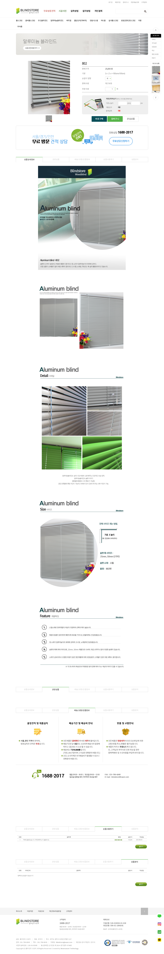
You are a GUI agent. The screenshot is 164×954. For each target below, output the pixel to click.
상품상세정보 (29, 159)
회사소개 (19, 911)
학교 (153, 50)
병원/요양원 (155, 54)
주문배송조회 (135, 2)
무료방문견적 (49, 11)
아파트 (153, 39)
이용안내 (41, 911)
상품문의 (134, 159)
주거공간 (154, 43)
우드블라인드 (43, 21)
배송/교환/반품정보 (82, 159)
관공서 (153, 58)
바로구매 (99, 119)
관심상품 (131, 119)
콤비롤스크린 (30, 21)
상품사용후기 (108, 159)
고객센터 (144, 2)
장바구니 (125, 2)
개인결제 (98, 11)
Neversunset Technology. (70, 948)
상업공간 (154, 47)
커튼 (140, 21)
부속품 (19, 27)
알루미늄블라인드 (57, 21)
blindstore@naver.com (64, 942)
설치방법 (86, 11)
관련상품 (55, 159)
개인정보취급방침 (55, 911)
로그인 (111, 2)
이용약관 (30, 911)
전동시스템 (94, 21)
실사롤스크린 (113, 21)
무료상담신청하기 (120, 141)
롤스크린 (19, 21)
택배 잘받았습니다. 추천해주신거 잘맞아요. (36, 840)
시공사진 (63, 11)
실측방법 (75, 11)
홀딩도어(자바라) (80, 21)
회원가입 (118, 2)
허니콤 (103, 21)
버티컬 (68, 21)
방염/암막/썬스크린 (128, 21)
